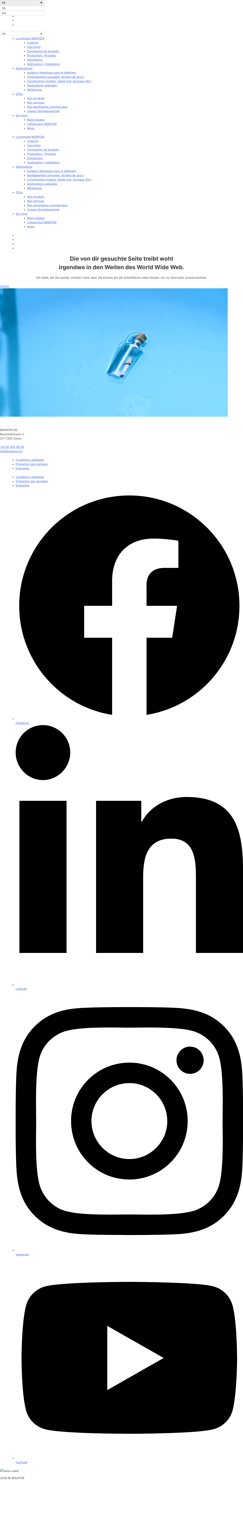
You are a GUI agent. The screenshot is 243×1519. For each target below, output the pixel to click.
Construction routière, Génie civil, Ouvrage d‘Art (59, 81)
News (31, 128)
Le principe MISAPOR (30, 38)
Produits (11, 1505)
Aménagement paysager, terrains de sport (55, 77)
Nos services (35, 102)
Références (34, 89)
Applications (24, 68)
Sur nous (21, 115)
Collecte (32, 42)
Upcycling (34, 47)
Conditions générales (30, 460)
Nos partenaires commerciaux (47, 107)
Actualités (12, 1509)
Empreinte (22, 468)
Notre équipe (36, 119)
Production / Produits (41, 55)
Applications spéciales (42, 85)
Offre (19, 94)
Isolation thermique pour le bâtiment (51, 72)
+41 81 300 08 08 (12, 447)
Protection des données (32, 464)
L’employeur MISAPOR (42, 124)
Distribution (35, 60)
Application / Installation (43, 64)
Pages (10, 1492)
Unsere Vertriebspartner (43, 111)
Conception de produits (43, 51)
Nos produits (35, 98)
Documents (13, 1496)
